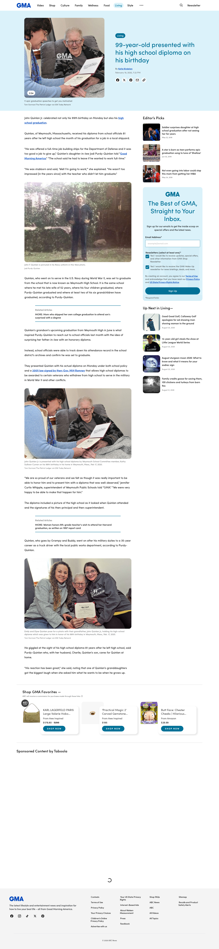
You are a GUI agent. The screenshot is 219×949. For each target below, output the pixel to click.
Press (122, 918)
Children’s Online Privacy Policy (99, 919)
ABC (152, 907)
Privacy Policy (193, 279)
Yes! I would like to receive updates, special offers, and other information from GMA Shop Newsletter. (174, 258)
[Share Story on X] (124, 80)
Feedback (125, 923)
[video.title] (64, 58)
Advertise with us (99, 926)
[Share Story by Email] (137, 80)
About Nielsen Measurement (126, 911)
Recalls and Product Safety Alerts (188, 903)
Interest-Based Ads (129, 904)
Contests (95, 896)
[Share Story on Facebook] (117, 80)
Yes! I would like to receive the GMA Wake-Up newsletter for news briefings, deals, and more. (172, 268)
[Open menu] (141, 5)
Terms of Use (191, 275)
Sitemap (183, 896)
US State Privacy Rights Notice (164, 282)
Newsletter (193, 5)
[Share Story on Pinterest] (130, 80)
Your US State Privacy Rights (130, 898)
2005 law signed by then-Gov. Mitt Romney (58, 370)
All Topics (154, 918)
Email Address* (153, 237)
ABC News (154, 902)
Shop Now (54, 728)
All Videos (154, 912)
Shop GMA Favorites (39, 691)
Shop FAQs (155, 896)
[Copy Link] (144, 80)
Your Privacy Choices (101, 912)
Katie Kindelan (125, 68)
